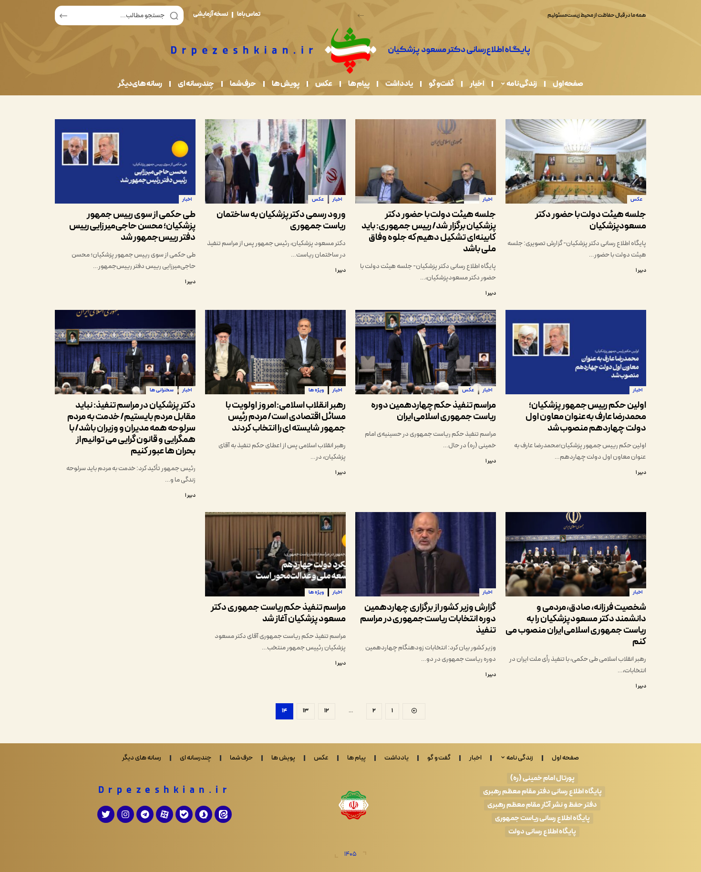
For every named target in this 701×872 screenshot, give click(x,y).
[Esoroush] (203, 814)
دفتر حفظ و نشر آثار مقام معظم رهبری (542, 805)
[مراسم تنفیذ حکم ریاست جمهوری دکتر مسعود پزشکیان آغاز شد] (275, 554)
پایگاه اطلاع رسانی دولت (542, 831)
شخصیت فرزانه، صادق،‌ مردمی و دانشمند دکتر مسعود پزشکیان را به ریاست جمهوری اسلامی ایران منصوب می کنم (575, 625)
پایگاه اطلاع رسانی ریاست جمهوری (542, 818)
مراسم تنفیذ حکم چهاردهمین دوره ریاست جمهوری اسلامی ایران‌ (433, 411)
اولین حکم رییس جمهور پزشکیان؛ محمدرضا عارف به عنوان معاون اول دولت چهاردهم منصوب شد (586, 417)
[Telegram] (145, 814)
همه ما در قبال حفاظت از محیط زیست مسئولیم (597, 15)
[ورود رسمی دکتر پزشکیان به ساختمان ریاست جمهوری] (275, 161)
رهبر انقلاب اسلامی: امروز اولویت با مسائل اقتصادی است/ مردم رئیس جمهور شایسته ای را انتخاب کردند (286, 417)
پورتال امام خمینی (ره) (542, 778)
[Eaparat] (164, 814)
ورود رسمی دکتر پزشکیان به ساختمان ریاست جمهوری (281, 220)
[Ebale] (184, 814)
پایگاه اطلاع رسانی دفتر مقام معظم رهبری (542, 791)
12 (326, 711)
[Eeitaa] (223, 814)
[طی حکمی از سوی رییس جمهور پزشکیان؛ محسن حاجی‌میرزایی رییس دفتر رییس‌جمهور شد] (125, 161)
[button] (361, 15)
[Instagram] (125, 814)
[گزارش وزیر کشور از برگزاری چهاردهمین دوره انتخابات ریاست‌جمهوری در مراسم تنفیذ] (425, 554)
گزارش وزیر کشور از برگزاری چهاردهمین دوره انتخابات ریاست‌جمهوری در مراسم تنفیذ (428, 619)
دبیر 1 (641, 271)
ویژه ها (316, 390)
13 (306, 711)
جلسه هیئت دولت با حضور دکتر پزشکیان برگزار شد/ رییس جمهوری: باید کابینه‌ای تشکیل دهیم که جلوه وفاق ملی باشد (428, 232)
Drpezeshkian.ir (164, 790)
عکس (636, 199)
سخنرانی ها (162, 390)
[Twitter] (105, 814)
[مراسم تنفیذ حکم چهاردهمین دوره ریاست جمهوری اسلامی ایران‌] (425, 352)
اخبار (487, 199)
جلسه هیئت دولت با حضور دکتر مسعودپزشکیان (590, 220)
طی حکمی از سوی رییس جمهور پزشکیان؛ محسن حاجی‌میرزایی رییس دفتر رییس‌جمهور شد (132, 226)
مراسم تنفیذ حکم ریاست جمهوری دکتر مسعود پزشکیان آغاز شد (278, 613)
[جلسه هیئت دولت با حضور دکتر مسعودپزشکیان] (575, 161)
